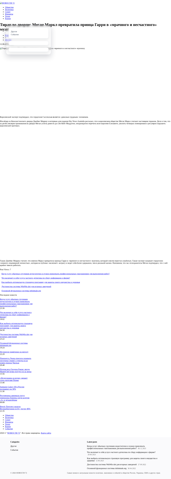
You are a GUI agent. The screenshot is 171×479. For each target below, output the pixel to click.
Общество (9, 7)
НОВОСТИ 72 (13, 433)
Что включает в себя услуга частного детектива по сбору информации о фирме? (36, 278)
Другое (13, 446)
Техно (7, 16)
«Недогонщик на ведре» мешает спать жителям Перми (14, 379)
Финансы (9, 14)
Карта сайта (46, 433)
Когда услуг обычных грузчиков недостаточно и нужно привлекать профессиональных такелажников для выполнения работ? (56, 274)
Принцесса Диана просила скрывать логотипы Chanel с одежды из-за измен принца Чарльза (15, 360)
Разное (8, 18)
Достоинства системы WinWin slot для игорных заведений (26, 286)
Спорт (7, 12)
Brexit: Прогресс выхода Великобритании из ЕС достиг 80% (15, 407)
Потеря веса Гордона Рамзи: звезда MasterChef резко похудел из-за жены (15, 370)
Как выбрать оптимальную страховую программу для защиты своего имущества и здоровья (41, 282)
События (9, 429)
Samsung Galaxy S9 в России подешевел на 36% (12, 388)
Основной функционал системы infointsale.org (21, 291)
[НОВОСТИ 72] (7, 3)
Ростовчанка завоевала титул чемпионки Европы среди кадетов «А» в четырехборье (14, 398)
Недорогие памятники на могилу (14, 352)
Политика (9, 9)
